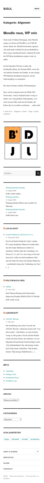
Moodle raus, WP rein (20, 32)
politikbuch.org (15, 280)
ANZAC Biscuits (12, 319)
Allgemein (17, 111)
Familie (24, 111)
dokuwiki (15, 439)
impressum (8, 468)
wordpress (6, 114)
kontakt (6, 463)
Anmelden (9, 371)
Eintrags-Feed (11, 374)
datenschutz (8, 457)
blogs (30, 111)
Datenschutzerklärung (17, 476)
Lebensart (12, 312)
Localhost (12, 228)
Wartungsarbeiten (12, 197)
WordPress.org (11, 381)
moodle (35, 111)
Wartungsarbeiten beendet (15, 187)
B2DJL (7, 9)
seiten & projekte (10, 451)
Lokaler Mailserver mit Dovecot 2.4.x (19, 234)
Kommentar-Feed (12, 377)
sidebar (8, 286)
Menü (37, 8)
